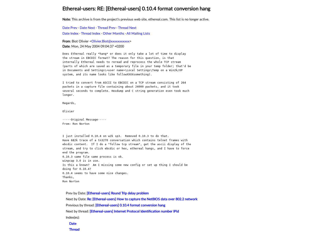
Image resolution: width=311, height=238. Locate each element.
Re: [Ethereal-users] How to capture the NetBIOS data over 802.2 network (142, 199)
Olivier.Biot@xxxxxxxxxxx (110, 41)
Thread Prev (107, 28)
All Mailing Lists (138, 33)
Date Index (70, 33)
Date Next (87, 28)
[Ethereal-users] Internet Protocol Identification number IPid (134, 211)
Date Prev (69, 28)
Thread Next (127, 28)
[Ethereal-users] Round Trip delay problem (118, 193)
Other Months (113, 33)
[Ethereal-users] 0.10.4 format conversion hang (130, 205)
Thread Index (90, 33)
